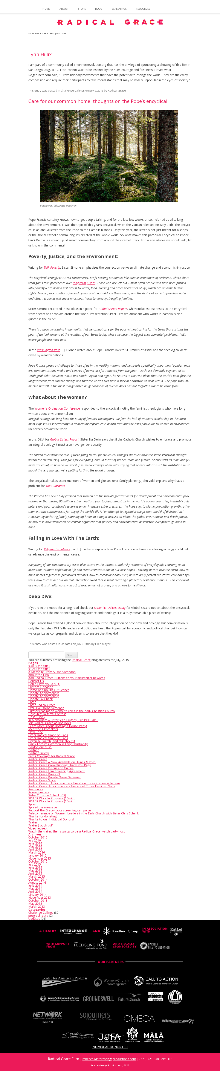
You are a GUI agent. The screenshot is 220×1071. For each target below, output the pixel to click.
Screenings (119, 9)
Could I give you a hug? (44, 684)
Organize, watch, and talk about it (51, 741)
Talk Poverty (52, 267)
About (64, 9)
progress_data (38, 915)
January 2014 (37, 894)
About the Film (38, 675)
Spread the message (42, 807)
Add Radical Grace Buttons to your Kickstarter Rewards (66, 678)
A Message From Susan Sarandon (52, 672)
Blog (98, 9)
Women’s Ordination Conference (57, 408)
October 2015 (37, 861)
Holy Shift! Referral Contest (47, 714)
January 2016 (37, 855)
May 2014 (35, 888)
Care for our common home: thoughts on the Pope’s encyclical (97, 101)
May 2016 (35, 846)
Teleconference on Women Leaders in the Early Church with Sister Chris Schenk (83, 813)
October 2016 (37, 837)
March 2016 (36, 852)
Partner (33, 750)
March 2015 (36, 876)
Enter (32, 702)
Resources (143, 9)
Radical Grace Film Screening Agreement (56, 771)
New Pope (35, 732)
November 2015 (39, 858)
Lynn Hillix (40, 54)
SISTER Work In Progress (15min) (51, 801)
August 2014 (37, 882)
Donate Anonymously (43, 693)
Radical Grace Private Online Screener (54, 777)
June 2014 (35, 885)
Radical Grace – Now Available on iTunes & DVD (62, 762)
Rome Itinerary (38, 792)
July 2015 (34, 864)
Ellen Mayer (102, 644)
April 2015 (35, 873)
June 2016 (35, 843)
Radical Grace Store (42, 780)
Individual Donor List (110, 1047)
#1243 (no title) (39, 669)
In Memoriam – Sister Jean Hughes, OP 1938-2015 (63, 720)
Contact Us (36, 681)
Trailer (32, 822)
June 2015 (35, 867)
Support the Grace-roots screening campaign (59, 810)
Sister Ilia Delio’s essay (109, 608)
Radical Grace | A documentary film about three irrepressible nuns (74, 783)
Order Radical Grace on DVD (48, 735)
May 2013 (35, 903)
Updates (66, 644)
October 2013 (37, 900)
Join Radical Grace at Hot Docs (49, 723)
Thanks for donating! (42, 816)
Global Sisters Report (112, 309)
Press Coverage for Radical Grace (51, 756)
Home (46, 9)
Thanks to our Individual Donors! (51, 819)
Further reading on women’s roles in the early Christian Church (71, 711)
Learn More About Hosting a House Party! (57, 726)
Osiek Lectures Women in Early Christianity (58, 744)
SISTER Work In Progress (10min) (51, 798)
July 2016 (34, 840)
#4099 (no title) (39, 666)
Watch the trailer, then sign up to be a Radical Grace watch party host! (76, 831)
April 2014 (35, 891)
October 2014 (37, 879)
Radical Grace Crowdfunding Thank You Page (59, 765)
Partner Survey (38, 753)
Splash (32, 804)
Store (82, 9)
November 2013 (39, 897)
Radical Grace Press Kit (44, 774)
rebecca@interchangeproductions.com (109, 1059)
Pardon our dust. (40, 747)
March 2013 (36, 906)
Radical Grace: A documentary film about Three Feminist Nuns (71, 786)
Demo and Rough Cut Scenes (48, 690)
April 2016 (35, 849)
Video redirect (37, 828)
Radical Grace (117, 90)
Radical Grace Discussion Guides (50, 768)
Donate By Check (40, 699)
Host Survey (36, 717)
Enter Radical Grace (41, 705)
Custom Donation (40, 687)
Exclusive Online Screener (46, 708)
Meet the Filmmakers (43, 729)
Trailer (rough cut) (40, 825)
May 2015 (35, 870)
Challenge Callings (73, 90)
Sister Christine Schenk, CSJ (47, 795)
